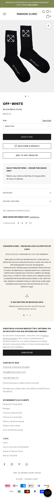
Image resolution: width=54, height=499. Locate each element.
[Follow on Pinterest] (19, 464)
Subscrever (27, 352)
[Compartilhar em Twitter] (22, 223)
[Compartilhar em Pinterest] (26, 223)
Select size (27, 137)
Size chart (46, 120)
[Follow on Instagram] (11, 464)
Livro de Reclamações (13, 430)
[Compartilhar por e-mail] (30, 223)
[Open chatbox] (48, 493)
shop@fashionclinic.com (14, 372)
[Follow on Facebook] (4, 464)
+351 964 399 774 (11, 378)
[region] (27, 302)
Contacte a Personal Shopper (16, 367)
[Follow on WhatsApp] (26, 464)
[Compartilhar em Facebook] (18, 223)
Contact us (34, 217)
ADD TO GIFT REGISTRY (27, 155)
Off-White (13, 103)
